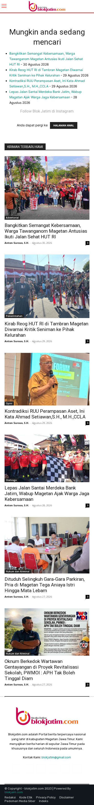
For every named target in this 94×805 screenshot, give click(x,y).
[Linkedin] (41, 768)
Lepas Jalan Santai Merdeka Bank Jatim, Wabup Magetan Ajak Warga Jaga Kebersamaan (47, 493)
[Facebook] (16, 768)
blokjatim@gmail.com (56, 757)
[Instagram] (28, 768)
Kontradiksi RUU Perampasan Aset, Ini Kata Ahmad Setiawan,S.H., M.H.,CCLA (45, 414)
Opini (9, 403)
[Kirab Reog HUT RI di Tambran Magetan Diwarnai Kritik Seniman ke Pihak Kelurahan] (47, 286)
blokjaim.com (14, 792)
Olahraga (11, 480)
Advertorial (12, 217)
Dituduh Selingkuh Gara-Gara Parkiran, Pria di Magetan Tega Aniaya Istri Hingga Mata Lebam (45, 584)
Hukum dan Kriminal (17, 571)
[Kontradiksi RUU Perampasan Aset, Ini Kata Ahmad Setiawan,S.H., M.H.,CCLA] (47, 379)
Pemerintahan (14, 316)
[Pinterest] (53, 768)
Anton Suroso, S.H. (17, 243)
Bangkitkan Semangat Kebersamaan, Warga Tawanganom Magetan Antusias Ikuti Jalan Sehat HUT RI (46, 58)
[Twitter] (77, 768)
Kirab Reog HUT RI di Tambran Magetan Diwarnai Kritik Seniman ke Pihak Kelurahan (46, 329)
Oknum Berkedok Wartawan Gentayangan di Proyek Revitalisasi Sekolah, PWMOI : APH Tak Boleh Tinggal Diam (42, 670)
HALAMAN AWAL (63, 125)
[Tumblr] (65, 768)
